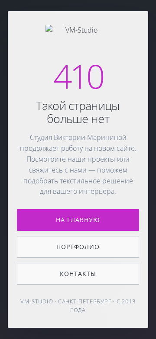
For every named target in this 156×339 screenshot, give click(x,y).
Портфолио (78, 247)
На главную (78, 220)
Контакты (78, 273)
